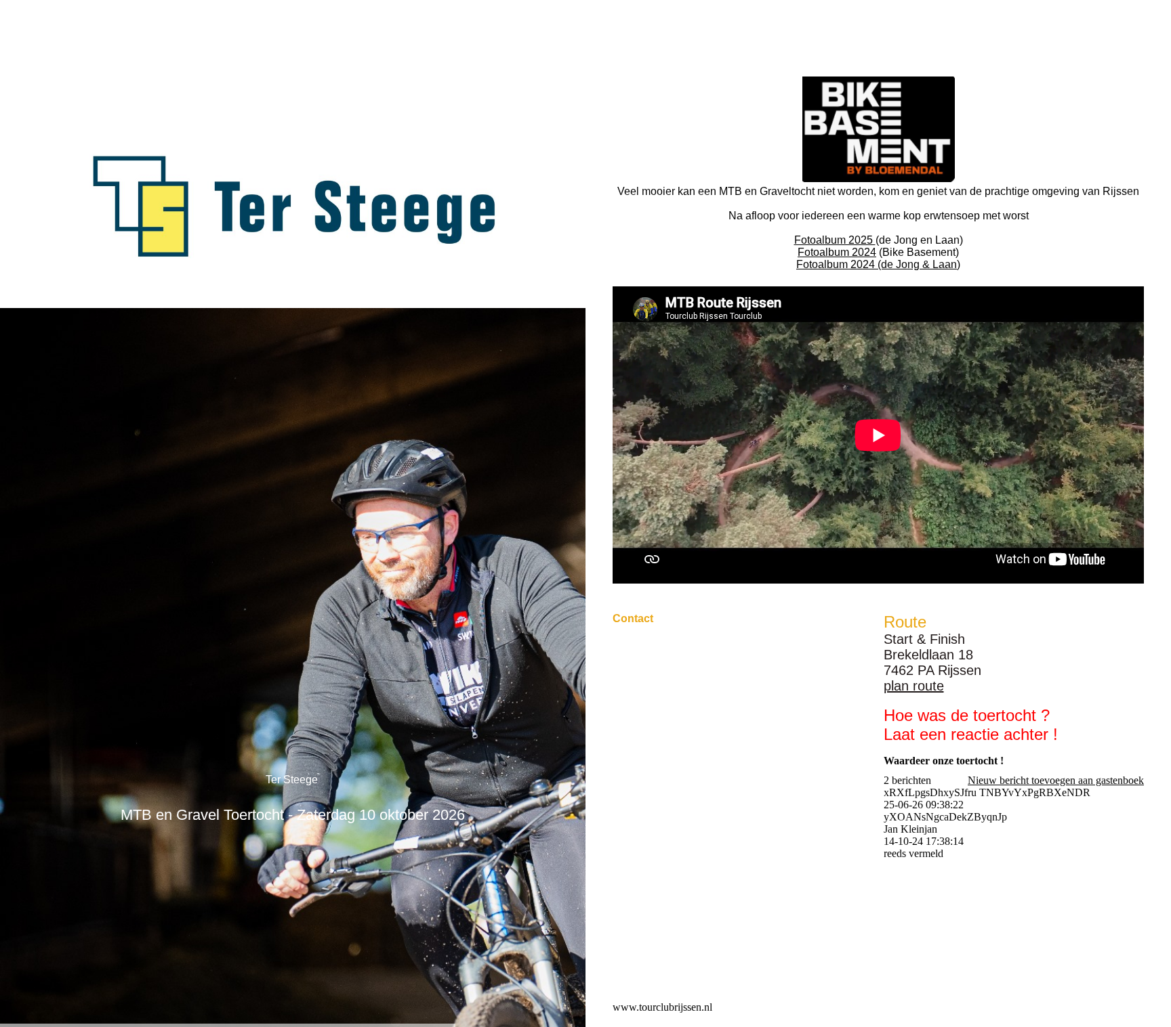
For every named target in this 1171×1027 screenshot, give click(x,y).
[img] (293, 206)
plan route (914, 685)
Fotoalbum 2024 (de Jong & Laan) (878, 264)
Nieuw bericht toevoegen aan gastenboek (1056, 780)
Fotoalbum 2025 (835, 240)
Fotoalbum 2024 (837, 252)
